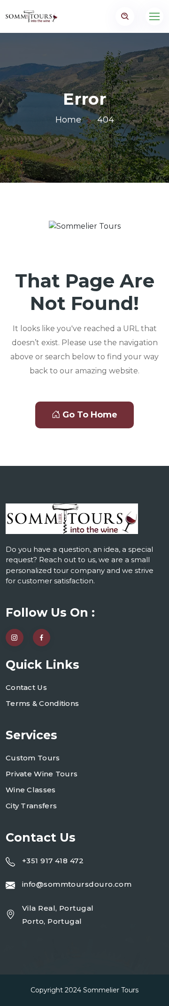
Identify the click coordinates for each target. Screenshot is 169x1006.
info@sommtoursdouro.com (76, 884)
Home (68, 120)
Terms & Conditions (42, 703)
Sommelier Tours (110, 990)
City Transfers (31, 805)
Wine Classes (31, 789)
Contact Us (26, 687)
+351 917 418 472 (53, 860)
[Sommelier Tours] (31, 16)
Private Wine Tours (41, 773)
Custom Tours (33, 757)
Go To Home (89, 415)
